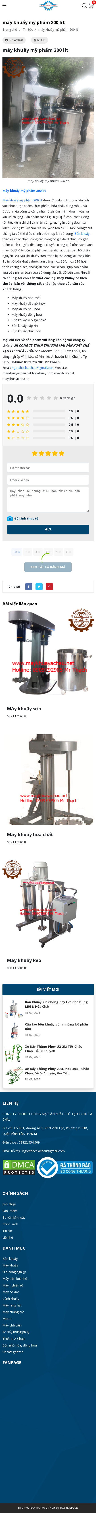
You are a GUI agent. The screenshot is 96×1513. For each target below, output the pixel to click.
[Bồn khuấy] (48, 5)
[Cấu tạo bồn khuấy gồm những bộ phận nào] (14, 1031)
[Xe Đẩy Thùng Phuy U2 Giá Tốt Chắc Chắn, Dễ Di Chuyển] (14, 1053)
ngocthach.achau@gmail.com (33, 367)
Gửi (48, 529)
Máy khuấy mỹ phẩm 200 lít (22, 200)
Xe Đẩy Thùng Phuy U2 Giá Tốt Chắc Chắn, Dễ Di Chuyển (53, 1048)
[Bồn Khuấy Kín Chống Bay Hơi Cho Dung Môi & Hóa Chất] (14, 1009)
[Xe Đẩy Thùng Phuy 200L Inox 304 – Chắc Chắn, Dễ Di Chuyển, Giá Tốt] (14, 1075)
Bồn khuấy (82, 233)
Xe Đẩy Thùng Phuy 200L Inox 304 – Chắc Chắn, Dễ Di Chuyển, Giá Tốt (57, 1071)
